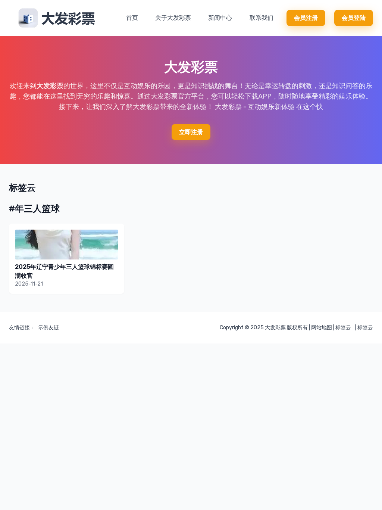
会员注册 (306, 17)
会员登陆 (354, 17)
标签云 (343, 327)
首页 (132, 17)
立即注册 (191, 132)
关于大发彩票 (173, 17)
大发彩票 (50, 86)
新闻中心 (220, 17)
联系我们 (261, 17)
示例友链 (48, 327)
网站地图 (321, 327)
